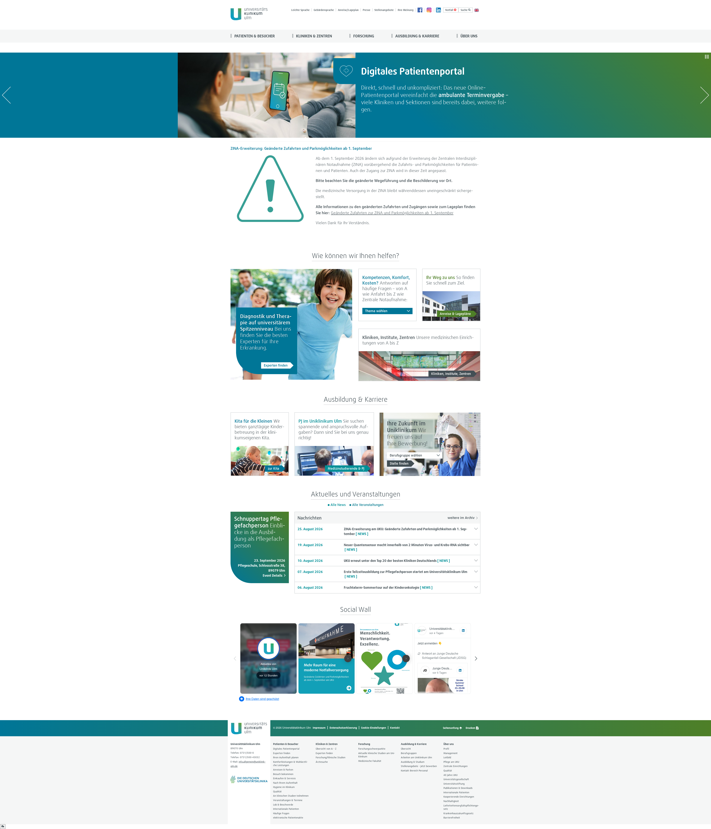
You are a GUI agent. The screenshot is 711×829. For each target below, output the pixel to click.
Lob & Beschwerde (283, 804)
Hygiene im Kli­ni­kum (284, 787)
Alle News (338, 505)
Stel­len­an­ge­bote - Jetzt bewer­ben (419, 766)
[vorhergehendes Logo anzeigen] (6, 95)
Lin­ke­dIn (438, 10)
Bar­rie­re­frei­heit (451, 817)
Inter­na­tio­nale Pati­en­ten (286, 809)
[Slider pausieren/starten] (707, 56)
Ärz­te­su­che (322, 762)
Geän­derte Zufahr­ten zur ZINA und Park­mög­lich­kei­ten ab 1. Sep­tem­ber (392, 212)
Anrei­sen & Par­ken (283, 769)
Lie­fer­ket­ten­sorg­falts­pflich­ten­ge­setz (461, 807)
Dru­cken (471, 727)
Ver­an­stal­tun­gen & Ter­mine (287, 800)
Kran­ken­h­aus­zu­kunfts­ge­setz (458, 813)
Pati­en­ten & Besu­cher (254, 36)
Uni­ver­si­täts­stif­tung (454, 783)
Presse (366, 9)
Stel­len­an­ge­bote (384, 9)
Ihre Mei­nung (405, 9)
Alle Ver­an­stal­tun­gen (367, 505)
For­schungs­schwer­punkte (371, 748)
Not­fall (449, 9)
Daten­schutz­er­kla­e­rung (343, 727)
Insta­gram (429, 10)
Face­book (420, 10)
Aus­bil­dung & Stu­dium (412, 762)
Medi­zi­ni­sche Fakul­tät (369, 761)
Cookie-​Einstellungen (373, 727)
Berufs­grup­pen (409, 753)
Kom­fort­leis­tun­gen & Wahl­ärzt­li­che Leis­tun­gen (290, 764)
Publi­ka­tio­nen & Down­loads (458, 788)
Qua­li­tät (277, 791)
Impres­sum (319, 727)
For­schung (363, 36)
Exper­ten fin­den (276, 365)
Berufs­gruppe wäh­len (406, 455)
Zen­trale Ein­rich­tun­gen (455, 766)
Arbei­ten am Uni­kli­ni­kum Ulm (416, 757)
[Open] (3, 826)
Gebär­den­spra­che (324, 9)
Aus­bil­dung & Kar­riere (416, 36)
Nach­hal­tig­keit (451, 801)
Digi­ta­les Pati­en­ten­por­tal (286, 748)
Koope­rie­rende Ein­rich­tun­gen (458, 796)
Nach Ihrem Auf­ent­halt (285, 782)
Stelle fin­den (399, 463)
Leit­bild (447, 757)
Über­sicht (406, 748)
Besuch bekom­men (283, 774)
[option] (355, 95)
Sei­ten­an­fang (451, 727)
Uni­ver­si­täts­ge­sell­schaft (456, 779)
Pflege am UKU (451, 762)
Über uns (469, 36)
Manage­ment (450, 753)
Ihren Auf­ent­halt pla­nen (285, 757)
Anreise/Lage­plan (348, 9)
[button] (387, 531)
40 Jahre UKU (450, 775)
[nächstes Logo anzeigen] (704, 95)
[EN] (476, 9)
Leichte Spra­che (300, 9)
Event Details (272, 575)
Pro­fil (446, 748)
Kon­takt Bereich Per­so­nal (414, 770)
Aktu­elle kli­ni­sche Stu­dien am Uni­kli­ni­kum (376, 755)
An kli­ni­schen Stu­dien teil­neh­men (290, 795)
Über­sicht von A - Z (326, 748)
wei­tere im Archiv (461, 518)
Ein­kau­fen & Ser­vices (284, 778)
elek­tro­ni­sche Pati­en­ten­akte (288, 817)
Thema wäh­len (376, 311)
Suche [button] (464, 9)
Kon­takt (395, 727)
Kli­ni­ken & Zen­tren (313, 36)
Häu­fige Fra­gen (281, 813)
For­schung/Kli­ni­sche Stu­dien (330, 757)
